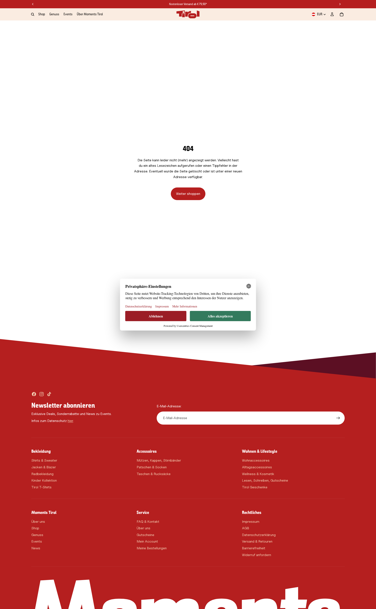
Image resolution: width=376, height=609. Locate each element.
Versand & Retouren (257, 541)
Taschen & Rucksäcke (154, 474)
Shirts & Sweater (44, 460)
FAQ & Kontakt (148, 522)
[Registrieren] (338, 418)
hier (70, 420)
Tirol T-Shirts (41, 487)
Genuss (37, 535)
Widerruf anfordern (256, 555)
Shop (35, 528)
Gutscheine (145, 535)
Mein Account (147, 541)
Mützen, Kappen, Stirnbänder (159, 460)
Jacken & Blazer (43, 467)
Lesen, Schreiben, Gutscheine (265, 480)
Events (36, 541)
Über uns (38, 522)
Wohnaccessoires (256, 460)
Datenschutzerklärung (259, 535)
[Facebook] (34, 394)
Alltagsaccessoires (257, 467)
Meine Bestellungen (152, 548)
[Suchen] (32, 14)
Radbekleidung (42, 474)
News (35, 548)
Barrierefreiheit (253, 548)
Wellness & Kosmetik (258, 474)
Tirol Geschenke (254, 487)
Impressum (250, 522)
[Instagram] (41, 394)
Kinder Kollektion (44, 480)
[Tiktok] (49, 394)
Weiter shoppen (188, 194)
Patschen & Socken (152, 467)
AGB (245, 528)
